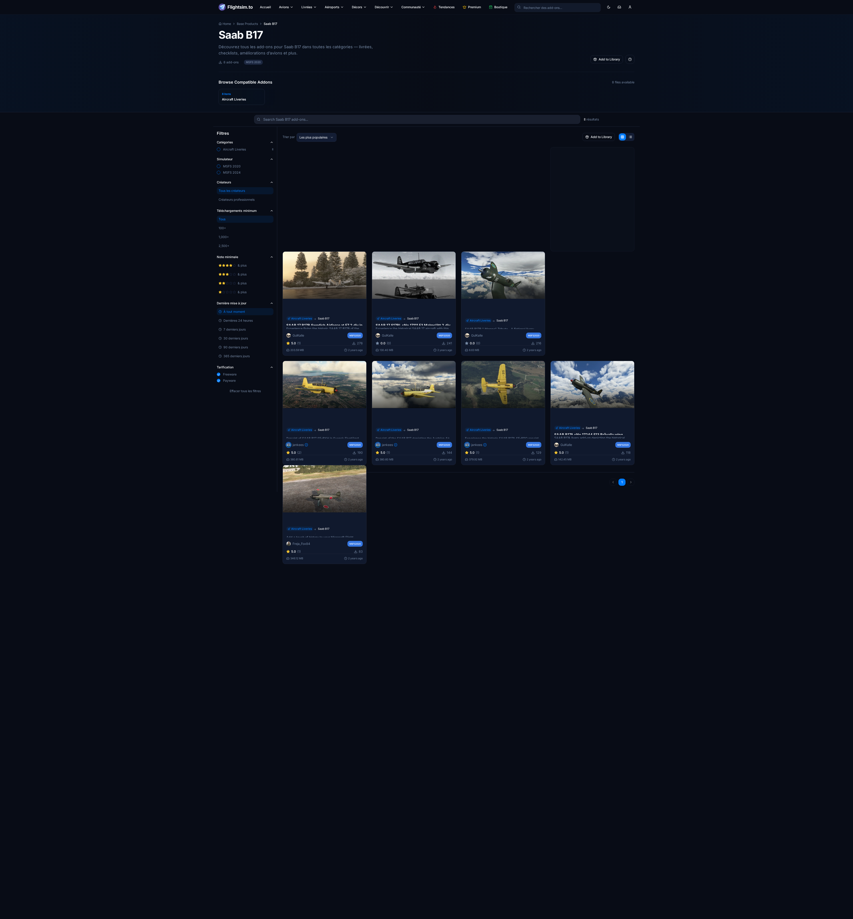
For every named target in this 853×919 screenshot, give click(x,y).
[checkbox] (218, 149)
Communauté (411, 7)
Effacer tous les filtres (245, 391)
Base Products (247, 24)
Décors (357, 7)
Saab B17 (323, 318)
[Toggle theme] (608, 7)
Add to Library (609, 59)
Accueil (265, 7)
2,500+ (224, 246)
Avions (284, 7)
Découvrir (382, 7)
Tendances (446, 7)
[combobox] (317, 137)
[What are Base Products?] (630, 59)
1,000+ (224, 237)
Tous (222, 219)
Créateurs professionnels (237, 199)
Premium (474, 7)
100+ (222, 228)
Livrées (306, 7)
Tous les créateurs (232, 191)
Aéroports (332, 7)
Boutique (500, 7)
